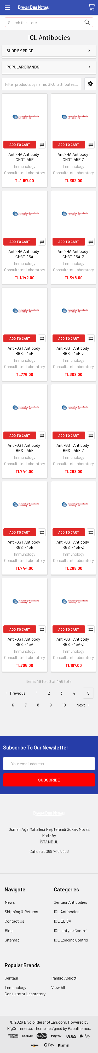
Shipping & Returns (21, 911)
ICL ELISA (62, 920)
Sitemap (12, 939)
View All (58, 987)
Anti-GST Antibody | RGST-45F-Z (73, 448)
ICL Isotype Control (70, 930)
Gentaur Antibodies (70, 902)
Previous (17, 692)
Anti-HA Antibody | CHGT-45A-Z (73, 254)
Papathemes (79, 1028)
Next (81, 704)
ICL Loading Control (71, 939)
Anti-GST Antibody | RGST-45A (25, 641)
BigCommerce (19, 1028)
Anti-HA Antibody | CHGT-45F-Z (73, 157)
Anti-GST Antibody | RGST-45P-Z (73, 350)
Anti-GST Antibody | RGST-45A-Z (73, 641)
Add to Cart (19, 144)
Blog (9, 930)
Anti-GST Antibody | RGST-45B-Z (73, 544)
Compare (42, 144)
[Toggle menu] (7, 7)
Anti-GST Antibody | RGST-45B (25, 544)
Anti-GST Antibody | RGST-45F (25, 448)
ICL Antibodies (66, 911)
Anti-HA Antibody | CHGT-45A (24, 254)
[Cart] (91, 7)
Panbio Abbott (64, 977)
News (10, 902)
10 (64, 704)
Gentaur (11, 977)
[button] (90, 83)
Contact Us (14, 920)
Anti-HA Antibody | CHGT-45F (24, 157)
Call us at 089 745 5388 (49, 851)
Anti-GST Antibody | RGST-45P (25, 350)
